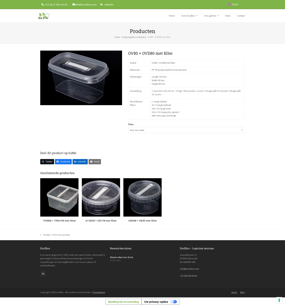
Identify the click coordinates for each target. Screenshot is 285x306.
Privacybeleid (98, 292)
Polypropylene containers (134, 37)
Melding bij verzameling (123, 301)
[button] (47, 161)
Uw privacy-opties (156, 301)
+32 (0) (188, 275)
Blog (242, 292)
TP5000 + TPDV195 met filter (55, 235)
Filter (131, 124)
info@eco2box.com (85, 4)
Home (117, 37)
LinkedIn (109, 4)
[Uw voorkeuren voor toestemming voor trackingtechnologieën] (279, 300)
